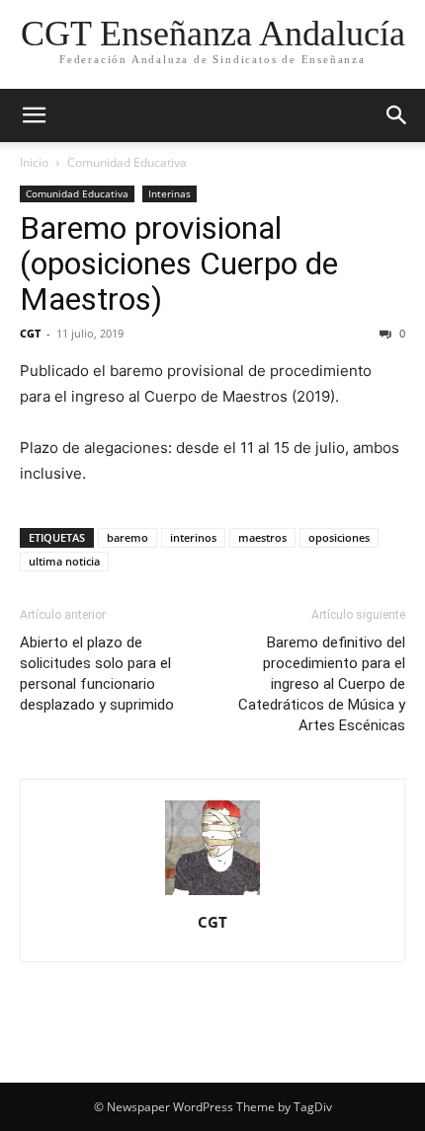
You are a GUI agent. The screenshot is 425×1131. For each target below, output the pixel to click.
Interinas (169, 193)
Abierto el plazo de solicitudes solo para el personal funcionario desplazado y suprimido (97, 674)
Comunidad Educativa (127, 162)
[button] (33, 115)
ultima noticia (64, 561)
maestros (262, 537)
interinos (193, 537)
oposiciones (339, 537)
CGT (30, 333)
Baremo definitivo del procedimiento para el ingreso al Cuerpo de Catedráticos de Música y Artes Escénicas (321, 684)
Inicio (34, 162)
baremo (127, 537)
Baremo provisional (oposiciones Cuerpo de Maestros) (179, 263)
